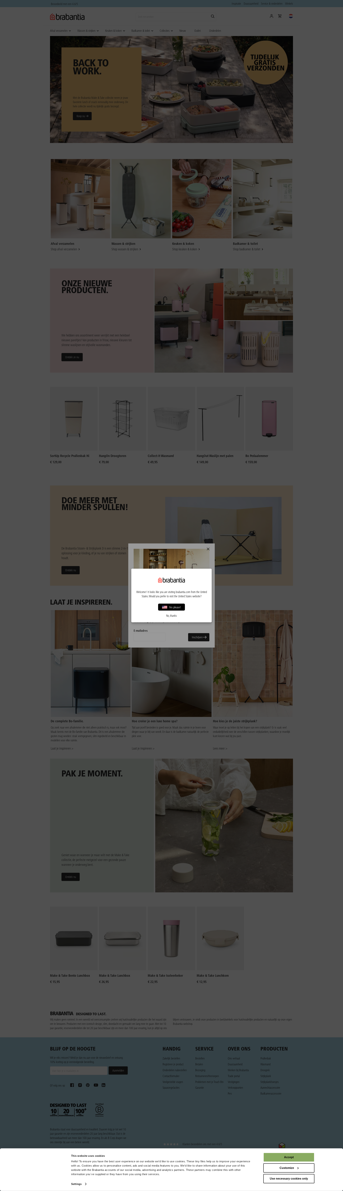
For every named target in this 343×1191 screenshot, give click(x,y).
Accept (289, 1157)
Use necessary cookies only (289, 1178)
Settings (76, 1183)
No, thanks (171, 615)
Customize (287, 1167)
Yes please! (175, 607)
